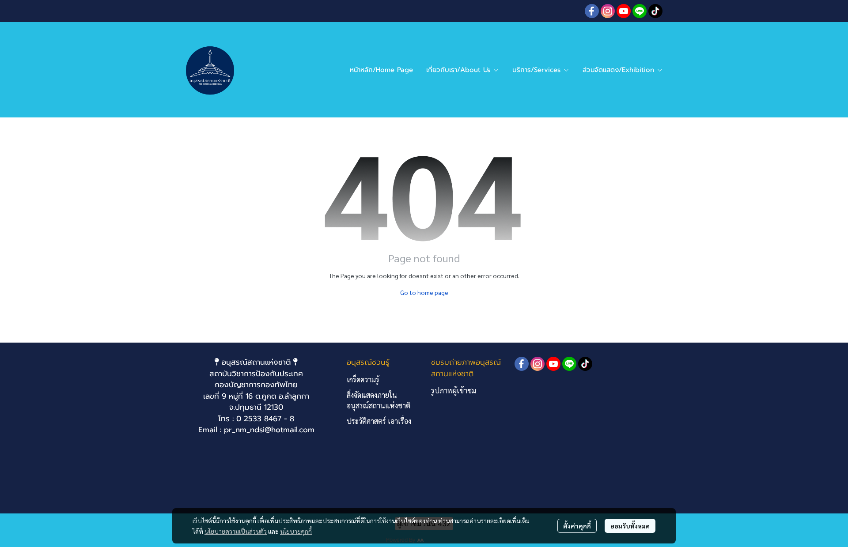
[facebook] (592, 11)
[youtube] (624, 11)
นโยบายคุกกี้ (296, 531)
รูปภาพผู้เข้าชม (453, 390)
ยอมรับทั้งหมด (630, 526)
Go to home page (424, 292)
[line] (639, 11)
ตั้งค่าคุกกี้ (577, 526)
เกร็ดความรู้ (363, 379)
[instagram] (608, 11)
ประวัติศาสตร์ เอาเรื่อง (379, 421)
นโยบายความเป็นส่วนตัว (235, 531)
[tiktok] (655, 11)
